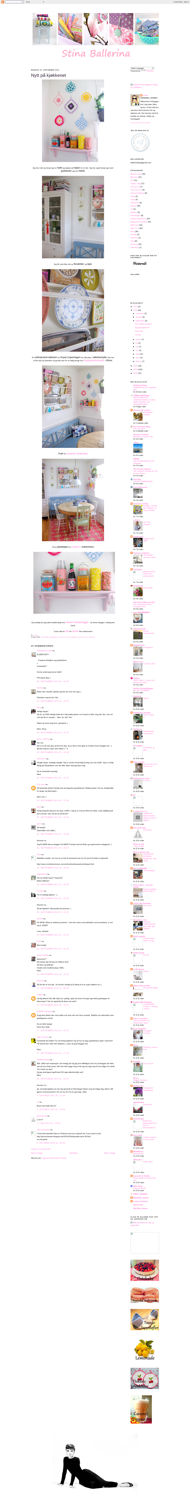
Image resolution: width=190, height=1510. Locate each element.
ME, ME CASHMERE (141, 690)
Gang (133, 196)
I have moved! (138, 846)
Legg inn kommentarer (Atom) (54, 1158)
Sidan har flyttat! (139, 1188)
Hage (133, 199)
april (138, 354)
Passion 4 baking (141, 434)
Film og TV (135, 187)
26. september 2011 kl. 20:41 (53, 912)
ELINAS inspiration (44, 1011)
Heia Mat (137, 479)
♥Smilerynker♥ (139, 629)
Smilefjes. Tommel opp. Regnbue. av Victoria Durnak (150, 508)
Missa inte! (147, 905)
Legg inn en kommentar (41, 1149)
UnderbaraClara (140, 385)
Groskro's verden (140, 504)
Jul (132, 209)
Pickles (136, 678)
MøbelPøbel (42, 874)
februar (139, 361)
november (140, 313)
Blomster (134, 177)
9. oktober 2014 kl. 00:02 (51, 1143)
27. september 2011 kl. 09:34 (53, 988)
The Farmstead (139, 429)
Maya (135, 1045)
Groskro (40, 891)
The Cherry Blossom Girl (144, 602)
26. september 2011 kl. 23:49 (53, 974)
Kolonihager (135, 215)
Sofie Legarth (139, 936)
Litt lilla (138, 335)
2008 (135, 373)
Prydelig (136, 1061)
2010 (135, 366)
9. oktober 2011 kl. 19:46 (51, 1109)
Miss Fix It (82, 637)
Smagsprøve (148, 647)
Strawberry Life (140, 920)
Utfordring (135, 247)
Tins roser (41, 784)
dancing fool (42, 1116)
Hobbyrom (135, 203)
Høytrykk (137, 696)
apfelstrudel (138, 1102)
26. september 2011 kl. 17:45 (53, 800)
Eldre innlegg (109, 1153)
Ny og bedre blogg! (150, 988)
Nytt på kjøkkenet (48, 75)
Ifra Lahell (137, 1135)
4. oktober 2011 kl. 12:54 (51, 1095)
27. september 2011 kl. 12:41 (53, 1030)
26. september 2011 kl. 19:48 (53, 834)
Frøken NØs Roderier (142, 1002)
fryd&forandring (43, 1060)
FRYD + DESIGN (140, 1194)
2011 (135, 310)
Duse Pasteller (43, 955)
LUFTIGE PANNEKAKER (142, 481)
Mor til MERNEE (140, 868)
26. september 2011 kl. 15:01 (53, 701)
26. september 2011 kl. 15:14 (53, 732)
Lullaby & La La (140, 811)
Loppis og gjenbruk (68, 637)
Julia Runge (138, 1119)
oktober (139, 317)
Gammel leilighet (137, 193)
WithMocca (138, 1152)
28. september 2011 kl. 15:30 (53, 1079)
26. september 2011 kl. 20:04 (53, 868)
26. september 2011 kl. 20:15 (53, 884)
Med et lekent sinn (141, 852)
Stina (39, 854)
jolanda (40, 919)
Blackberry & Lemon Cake (143, 437)
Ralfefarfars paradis (142, 713)
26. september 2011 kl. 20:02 (53, 848)
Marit (39, 807)
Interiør (45, 637)
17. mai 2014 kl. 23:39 (48, 1123)
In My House (138, 969)
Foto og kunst (136, 190)
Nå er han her (148, 1064)
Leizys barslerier (140, 1201)
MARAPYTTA (139, 645)
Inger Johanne (43, 1037)
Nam (132, 231)
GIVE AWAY (148, 588)
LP (38, 1102)
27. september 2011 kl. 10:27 (53, 1005)
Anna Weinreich (140, 487)
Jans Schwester (43, 1130)
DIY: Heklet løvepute (143, 324)
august (139, 339)
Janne (39, 824)
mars (138, 358)
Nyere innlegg (36, 1153)
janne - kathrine (43, 739)
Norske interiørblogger (143, 688)
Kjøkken (54, 637)
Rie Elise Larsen (140, 1208)
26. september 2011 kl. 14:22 (53, 681)
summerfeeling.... (149, 871)
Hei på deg (147, 830)
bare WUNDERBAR (141, 612)
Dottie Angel (138, 953)
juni (137, 347)
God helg (139, 331)
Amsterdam (147, 1104)
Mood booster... (139, 1154)
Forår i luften (148, 1162)
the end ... (147, 955)
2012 (135, 307)
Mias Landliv (139, 762)
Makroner (134, 225)
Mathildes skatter (141, 1198)
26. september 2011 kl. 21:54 (53, 935)
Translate (150, 71)
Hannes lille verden (141, 410)
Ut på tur (134, 244)
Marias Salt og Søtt (141, 986)
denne (75, 631)
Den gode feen (139, 828)
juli (137, 343)
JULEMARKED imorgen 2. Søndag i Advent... (150, 1006)
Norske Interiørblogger (77, 622)
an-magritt (137, 745)
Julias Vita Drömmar (142, 903)
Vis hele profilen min (140, 123)
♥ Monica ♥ (41, 759)
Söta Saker (138, 1186)
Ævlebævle (138, 586)
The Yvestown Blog (141, 427)
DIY (132, 180)
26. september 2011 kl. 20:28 (53, 898)
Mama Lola (138, 662)
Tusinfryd (137, 569)
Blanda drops (136, 174)
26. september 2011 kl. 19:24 (53, 817)
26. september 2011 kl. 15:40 (53, 752)
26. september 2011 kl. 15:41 (53, 778)
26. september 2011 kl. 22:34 (53, 949)
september (140, 321)
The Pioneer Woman (142, 469)
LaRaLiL (137, 520)
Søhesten (137, 1159)
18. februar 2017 (149, 664)
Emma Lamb (138, 844)
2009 (135, 369)
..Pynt (135, 442)
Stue (132, 241)
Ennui (135, 1078)
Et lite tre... (147, 780)
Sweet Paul (138, 1205)
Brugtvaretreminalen (94, 360)
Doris (39, 941)
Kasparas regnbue (141, 553)
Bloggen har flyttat (140, 1080)
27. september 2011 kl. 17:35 (53, 1053)
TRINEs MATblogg (141, 395)
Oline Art (40, 981)
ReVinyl (40, 688)
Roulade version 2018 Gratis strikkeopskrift (149, 574)
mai (137, 350)
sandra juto (138, 537)
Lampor (146, 971)
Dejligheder (138, 1086)
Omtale (92, 637)
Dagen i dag (135, 183)
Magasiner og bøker (139, 222)
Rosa (39, 707)
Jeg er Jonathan (140, 1018)
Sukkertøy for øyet (44, 651)
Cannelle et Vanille (141, 1176)
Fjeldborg (137, 729)
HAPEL (136, 459)
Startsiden (73, 1153)
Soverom (134, 238)
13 (134, 795)
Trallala (40, 995)
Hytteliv (146, 698)
